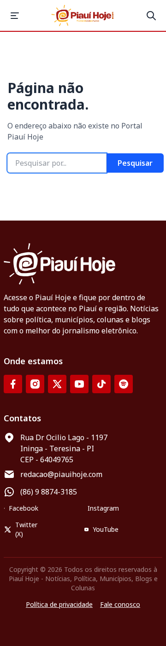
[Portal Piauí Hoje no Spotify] (123, 384)
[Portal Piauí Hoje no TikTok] (101, 384)
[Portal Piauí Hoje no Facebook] (13, 384)
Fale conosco (120, 604)
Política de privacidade (59, 604)
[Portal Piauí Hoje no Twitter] (57, 384)
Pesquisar (135, 163)
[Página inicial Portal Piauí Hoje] (83, 15)
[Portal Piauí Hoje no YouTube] (79, 384)
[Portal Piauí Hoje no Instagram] (35, 384)
